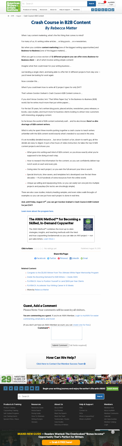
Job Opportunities (110, 419)
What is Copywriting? (86, 416)
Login (106, 425)
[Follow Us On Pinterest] (99, 10)
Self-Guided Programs (11, 413)
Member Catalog (110, 422)
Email (85, 258)
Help (81, 408)
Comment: (44, 328)
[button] (101, 3)
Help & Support (64, 10)
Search (91, 4)
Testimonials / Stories (61, 419)
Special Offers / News (11, 419)
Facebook (41, 258)
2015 (12, 16)
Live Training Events (10, 416)
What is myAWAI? (85, 419)
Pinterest (64, 258)
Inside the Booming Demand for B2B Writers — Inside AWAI (52, 277)
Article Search (36, 410)
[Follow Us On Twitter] (96, 10)
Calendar (107, 416)
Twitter (53, 258)
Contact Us (83, 410)
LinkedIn (75, 258)
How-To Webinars (37, 416)
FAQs (81, 413)
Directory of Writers (61, 425)
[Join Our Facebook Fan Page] (92, 10)
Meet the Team (59, 416)
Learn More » (49, 239)
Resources (43, 10)
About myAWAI (109, 410)
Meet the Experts (60, 413)
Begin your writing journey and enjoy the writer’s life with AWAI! (80, 388)
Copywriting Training (11, 410)
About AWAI (58, 408)
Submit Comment (59, 345)
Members (76, 10)
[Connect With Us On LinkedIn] (102, 10)
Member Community (111, 413)
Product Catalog (9, 408)
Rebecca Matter (42, 290)
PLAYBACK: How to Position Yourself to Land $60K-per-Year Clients (55, 281)
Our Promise (58, 410)
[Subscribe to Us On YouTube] (109, 10)
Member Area (109, 408)
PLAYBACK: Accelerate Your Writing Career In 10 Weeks (50, 285)
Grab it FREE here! (62, 442)
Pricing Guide (36, 413)
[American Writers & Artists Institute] (13, 6)
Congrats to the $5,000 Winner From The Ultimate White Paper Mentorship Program (63, 273)
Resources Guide (37, 408)
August (19, 16)
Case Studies (58, 422)
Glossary (34, 422)
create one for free (81, 325)
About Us (53, 10)
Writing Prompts (37, 419)
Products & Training (30, 10)
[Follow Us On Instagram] (106, 10)
